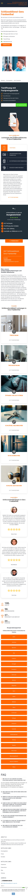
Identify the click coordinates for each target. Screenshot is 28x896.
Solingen (14, 718)
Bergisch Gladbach (14, 761)
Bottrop (14, 739)
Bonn (14, 691)
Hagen (14, 696)
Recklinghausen (14, 734)
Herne (14, 707)
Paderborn (14, 723)
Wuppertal (14, 685)
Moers (14, 766)
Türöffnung (14, 335)
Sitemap (3, 873)
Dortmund (14, 674)
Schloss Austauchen (14, 485)
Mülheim (14, 701)
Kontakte (3, 856)
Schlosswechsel (14, 455)
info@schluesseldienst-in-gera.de (11, 261)
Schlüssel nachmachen (14, 425)
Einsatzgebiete (4, 851)
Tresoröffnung (14, 365)
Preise (2, 853)
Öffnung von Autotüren (14, 395)
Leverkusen (14, 712)
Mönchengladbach (14, 756)
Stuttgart (14, 663)
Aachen (14, 745)
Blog (2, 870)
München (14, 647)
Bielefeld (14, 729)
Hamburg (14, 642)
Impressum (3, 864)
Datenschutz (4, 867)
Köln (14, 653)
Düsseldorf (14, 669)
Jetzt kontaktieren (13, 197)
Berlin (14, 636)
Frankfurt (14, 658)
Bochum (14, 680)
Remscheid (14, 750)
